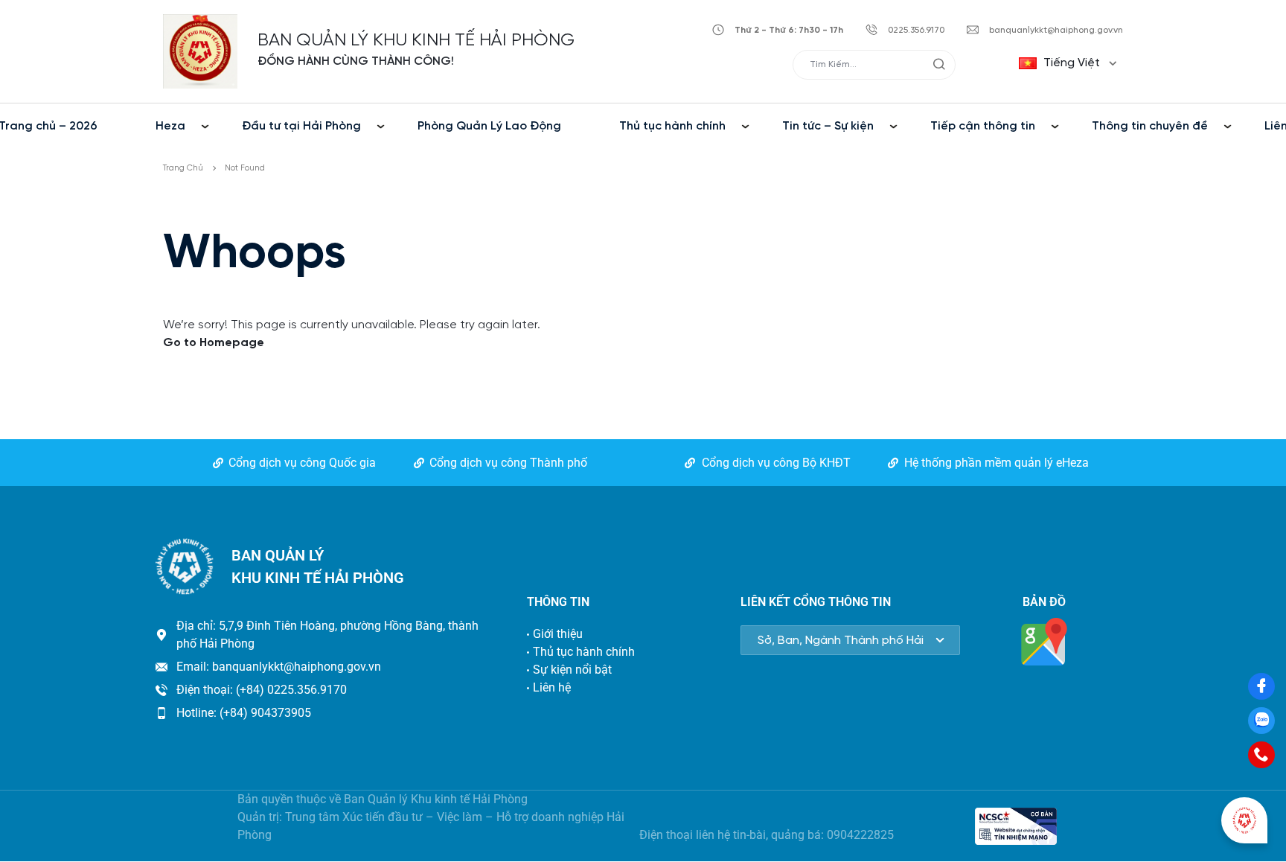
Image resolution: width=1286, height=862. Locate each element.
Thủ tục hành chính (672, 126)
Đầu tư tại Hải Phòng (301, 126)
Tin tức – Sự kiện (828, 126)
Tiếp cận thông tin (982, 126)
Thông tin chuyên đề (1150, 126)
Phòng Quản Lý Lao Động (489, 126)
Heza (170, 126)
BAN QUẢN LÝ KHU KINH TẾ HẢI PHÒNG (416, 40)
